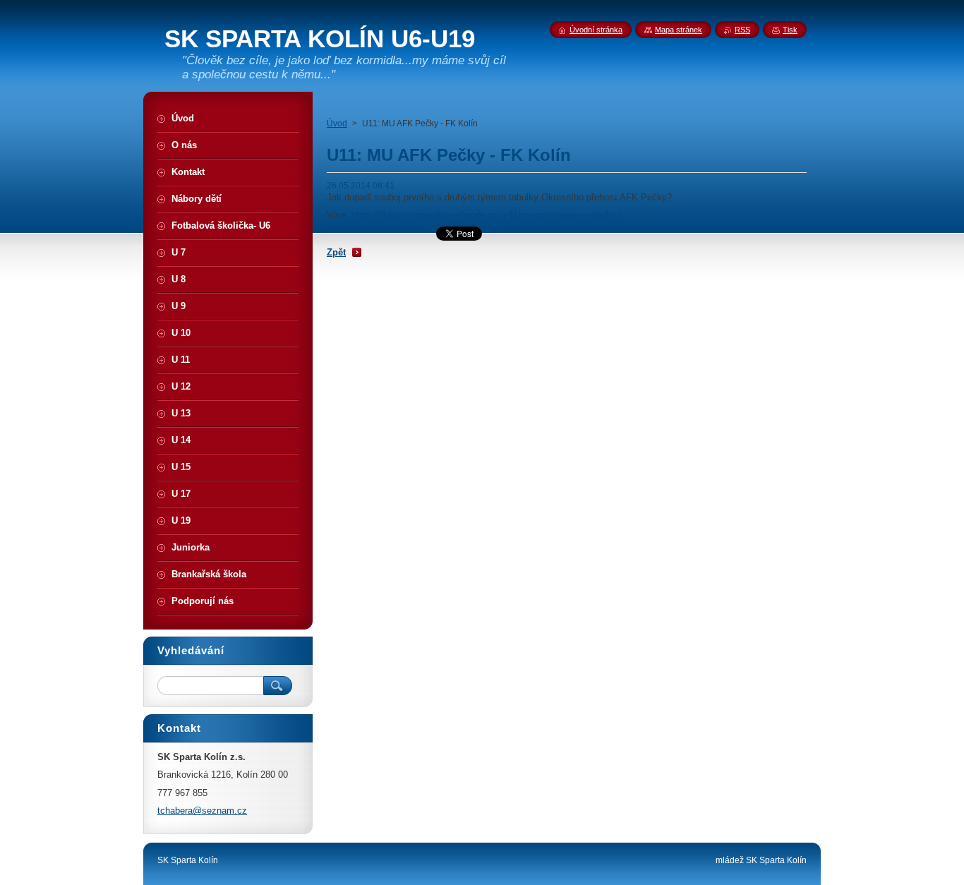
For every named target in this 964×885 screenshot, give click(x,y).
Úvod (337, 123)
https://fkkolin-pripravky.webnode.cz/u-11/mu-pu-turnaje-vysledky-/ (486, 215)
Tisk (790, 29)
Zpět (336, 252)
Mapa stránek (678, 29)
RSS (742, 29)
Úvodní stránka (596, 29)
